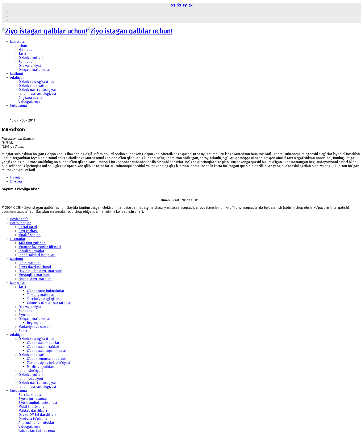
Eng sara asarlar (31, 98)
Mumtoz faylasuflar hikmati (39, 247)
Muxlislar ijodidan (40, 367)
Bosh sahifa (19, 219)
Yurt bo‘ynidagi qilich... (44, 299)
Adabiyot (17, 78)
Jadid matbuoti (29, 263)
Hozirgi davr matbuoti (35, 279)
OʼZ (173, 5)
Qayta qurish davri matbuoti (40, 271)
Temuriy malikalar (41, 295)
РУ (185, 5)
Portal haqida (20, 223)
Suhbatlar (26, 62)
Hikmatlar (26, 50)
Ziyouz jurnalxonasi (33, 399)
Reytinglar (35, 323)
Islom (22, 46)
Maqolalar (18, 42)
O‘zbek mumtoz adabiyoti (46, 359)
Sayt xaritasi (28, 231)
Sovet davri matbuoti (34, 267)
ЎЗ (179, 5)
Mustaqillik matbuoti (34, 275)
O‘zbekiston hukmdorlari (46, 291)
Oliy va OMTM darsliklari (37, 415)
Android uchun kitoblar (36, 423)
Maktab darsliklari (32, 411)
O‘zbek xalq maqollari (43, 343)
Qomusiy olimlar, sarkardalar (49, 303)
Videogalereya (29, 102)
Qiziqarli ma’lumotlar (34, 70)
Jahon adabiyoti (30, 379)
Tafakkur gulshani (32, 243)
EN (190, 5)
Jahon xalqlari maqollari (36, 255)
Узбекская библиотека (36, 431)
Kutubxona (18, 106)
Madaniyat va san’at (34, 327)
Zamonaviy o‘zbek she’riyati (48, 363)
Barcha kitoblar (30, 395)
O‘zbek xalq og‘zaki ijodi (36, 82)
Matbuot (16, 74)
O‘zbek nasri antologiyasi (37, 90)
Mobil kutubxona (31, 407)
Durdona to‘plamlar (33, 419)
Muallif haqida (29, 235)
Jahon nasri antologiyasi (37, 94)
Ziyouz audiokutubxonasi (37, 403)
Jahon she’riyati (30, 371)
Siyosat (24, 315)
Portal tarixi (27, 227)
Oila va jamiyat (29, 66)
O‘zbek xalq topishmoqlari (47, 351)
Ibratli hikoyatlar (31, 251)
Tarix (22, 54)
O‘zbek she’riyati (31, 86)
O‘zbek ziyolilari (30, 58)
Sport (22, 331)
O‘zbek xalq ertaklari (43, 347)
